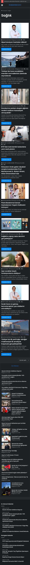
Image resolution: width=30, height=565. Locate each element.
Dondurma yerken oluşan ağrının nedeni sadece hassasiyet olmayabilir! (14, 110)
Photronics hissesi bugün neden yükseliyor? (14, 472)
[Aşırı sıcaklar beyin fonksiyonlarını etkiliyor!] (15, 259)
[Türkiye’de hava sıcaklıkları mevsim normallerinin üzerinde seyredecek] (15, 59)
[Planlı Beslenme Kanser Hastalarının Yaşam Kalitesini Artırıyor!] (15, 191)
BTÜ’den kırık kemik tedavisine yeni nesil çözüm (13, 148)
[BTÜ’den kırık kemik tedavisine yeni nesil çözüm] (15, 133)
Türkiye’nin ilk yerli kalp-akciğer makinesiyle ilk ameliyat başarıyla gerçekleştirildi (14, 341)
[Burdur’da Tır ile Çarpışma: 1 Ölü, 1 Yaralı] (6, 468)
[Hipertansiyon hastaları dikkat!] (15, 30)
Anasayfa (4, 10)
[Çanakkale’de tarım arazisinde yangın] (6, 485)
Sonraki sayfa (23, 360)
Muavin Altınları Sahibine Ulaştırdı (11, 371)
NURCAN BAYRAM (6, 40)
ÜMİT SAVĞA (5, 234)
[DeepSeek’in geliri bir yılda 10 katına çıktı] (6, 439)
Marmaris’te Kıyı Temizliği (9, 451)
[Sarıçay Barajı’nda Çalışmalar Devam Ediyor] (6, 403)
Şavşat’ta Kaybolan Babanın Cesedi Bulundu (19, 394)
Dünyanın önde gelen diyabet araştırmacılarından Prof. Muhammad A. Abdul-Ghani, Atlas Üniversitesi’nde (13, 170)
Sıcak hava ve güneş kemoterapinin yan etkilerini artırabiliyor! (12, 306)
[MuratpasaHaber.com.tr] (15, 5)
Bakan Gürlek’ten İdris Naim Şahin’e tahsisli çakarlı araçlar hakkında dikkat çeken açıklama (20, 410)
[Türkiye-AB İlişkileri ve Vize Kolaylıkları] (6, 431)
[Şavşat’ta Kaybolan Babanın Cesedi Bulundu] (6, 396)
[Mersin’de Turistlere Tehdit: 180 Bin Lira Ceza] (6, 492)
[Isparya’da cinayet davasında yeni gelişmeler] (6, 446)
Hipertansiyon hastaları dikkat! (14, 42)
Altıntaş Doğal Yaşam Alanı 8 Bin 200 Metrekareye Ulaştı (12, 418)
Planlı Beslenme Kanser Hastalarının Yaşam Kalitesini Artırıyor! (13, 205)
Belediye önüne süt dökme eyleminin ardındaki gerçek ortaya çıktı (12, 460)
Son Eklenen (15, 366)
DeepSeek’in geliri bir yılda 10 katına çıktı (19, 437)
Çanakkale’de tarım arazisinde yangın (17, 484)
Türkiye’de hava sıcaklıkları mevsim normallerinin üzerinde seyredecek (14, 73)
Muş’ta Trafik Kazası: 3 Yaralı (10, 455)
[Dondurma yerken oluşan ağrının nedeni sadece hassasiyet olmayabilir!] (15, 96)
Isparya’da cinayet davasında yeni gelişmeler (19, 444)
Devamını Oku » (6, 49)
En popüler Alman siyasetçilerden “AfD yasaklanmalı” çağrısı (13, 376)
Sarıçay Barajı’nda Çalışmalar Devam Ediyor (19, 401)
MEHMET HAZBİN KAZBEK (8, 69)
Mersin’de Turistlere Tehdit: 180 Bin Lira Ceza (20, 491)
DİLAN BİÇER (5, 268)
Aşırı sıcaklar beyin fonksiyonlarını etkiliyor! (11, 272)
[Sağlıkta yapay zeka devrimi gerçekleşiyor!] (15, 224)
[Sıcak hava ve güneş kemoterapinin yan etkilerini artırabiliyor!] (15, 292)
